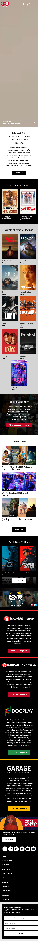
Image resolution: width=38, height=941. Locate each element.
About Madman (7, 860)
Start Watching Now (19, 694)
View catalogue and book (19, 425)
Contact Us (5, 899)
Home (4, 856)
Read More (19, 173)
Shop (3, 878)
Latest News (6, 869)
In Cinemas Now (15, 121)
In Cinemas (5, 865)
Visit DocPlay (6, 890)
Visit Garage (6, 895)
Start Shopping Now (19, 651)
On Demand (5, 882)
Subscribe (9, 839)
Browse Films (6, 886)
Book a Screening (7, 873)
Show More (19, 580)
